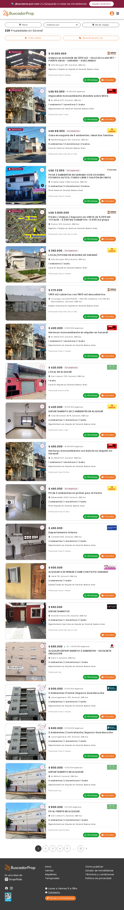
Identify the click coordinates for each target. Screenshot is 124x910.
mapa (102, 24)
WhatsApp (92, 80)
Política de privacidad (98, 878)
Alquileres (51, 874)
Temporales (52, 878)
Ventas (49, 870)
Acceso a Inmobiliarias (62, 898)
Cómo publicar (94, 866)
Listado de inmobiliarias (99, 870)
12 (81, 848)
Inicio (48, 866)
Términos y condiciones (99, 874)
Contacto (54, 892)
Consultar (109, 80)
